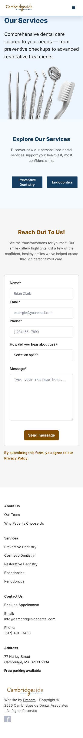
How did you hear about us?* (34, 344)
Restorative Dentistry (20, 564)
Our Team (12, 515)
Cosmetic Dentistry (19, 555)
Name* (15, 283)
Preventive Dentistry (20, 547)
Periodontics (14, 581)
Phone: (17, 630)
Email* (15, 302)
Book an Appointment (21, 605)
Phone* (16, 321)
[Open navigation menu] (73, 8)
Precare (29, 700)
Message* (18, 369)
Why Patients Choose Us (24, 523)
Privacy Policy (15, 458)
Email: (29, 616)
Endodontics (14, 573)
